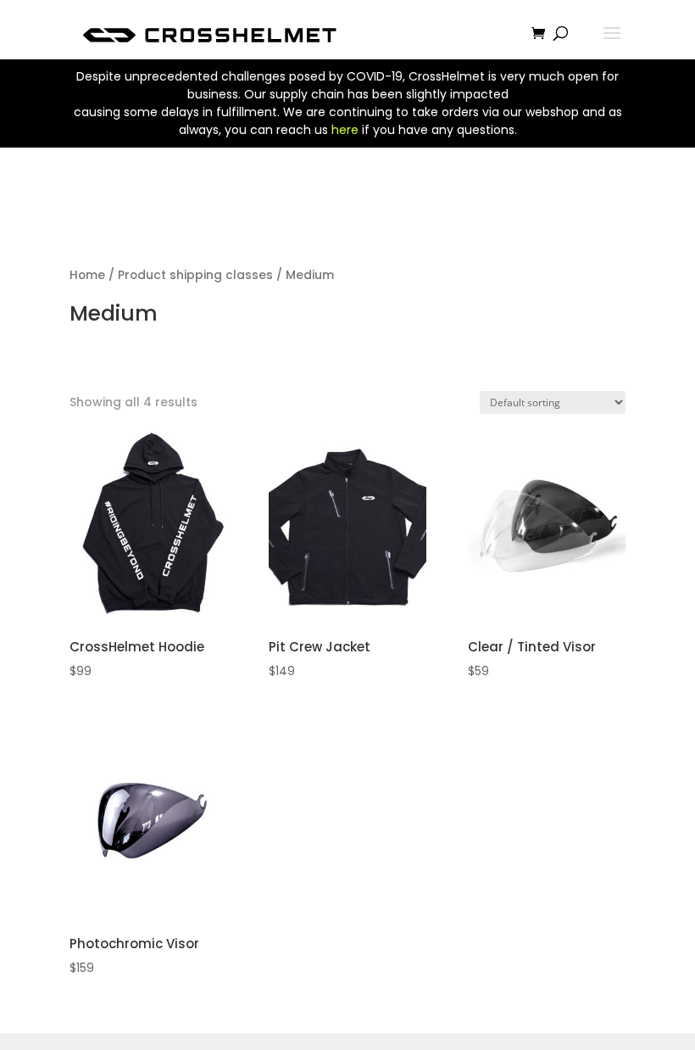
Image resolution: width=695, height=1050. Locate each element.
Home (87, 275)
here (345, 129)
